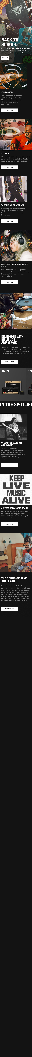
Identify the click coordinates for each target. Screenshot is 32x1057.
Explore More (9, 361)
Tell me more (10, 465)
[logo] (7, 6)
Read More (9, 524)
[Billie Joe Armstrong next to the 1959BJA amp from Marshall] (16, 310)
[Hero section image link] (16, 31)
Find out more (9, 608)
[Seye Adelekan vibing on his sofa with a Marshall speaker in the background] (16, 552)
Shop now (10, 110)
